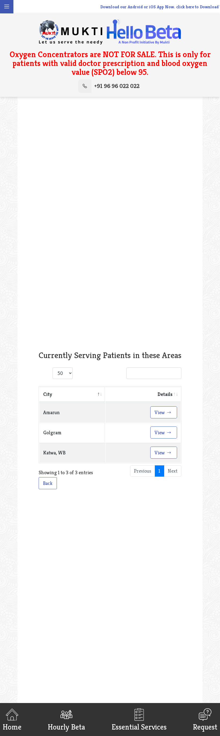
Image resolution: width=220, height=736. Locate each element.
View (160, 412)
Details (165, 394)
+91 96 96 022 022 (117, 86)
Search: (117, 373)
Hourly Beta (66, 726)
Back (48, 483)
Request (205, 726)
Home (12, 726)
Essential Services (139, 726)
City (47, 394)
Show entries (64, 373)
